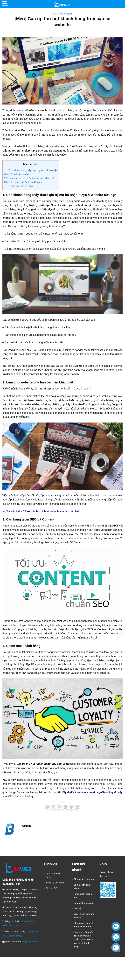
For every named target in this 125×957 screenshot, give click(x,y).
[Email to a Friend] (65, 808)
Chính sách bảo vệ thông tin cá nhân (83, 925)
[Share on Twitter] (59, 808)
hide (36, 164)
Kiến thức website (63, 14)
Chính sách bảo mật (84, 879)
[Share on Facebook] (53, 808)
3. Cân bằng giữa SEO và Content (23, 182)
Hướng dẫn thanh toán (83, 896)
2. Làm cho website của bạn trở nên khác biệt (29, 178)
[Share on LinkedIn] (77, 808)
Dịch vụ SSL (52, 888)
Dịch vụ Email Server (53, 875)
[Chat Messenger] (115, 937)
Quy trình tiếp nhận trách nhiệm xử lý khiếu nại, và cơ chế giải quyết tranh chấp (84, 939)
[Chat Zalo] (115, 926)
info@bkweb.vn (30, 941)
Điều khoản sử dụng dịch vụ (84, 916)
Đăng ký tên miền (55, 882)
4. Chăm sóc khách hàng (18, 186)
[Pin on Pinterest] (71, 808)
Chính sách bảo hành (82, 886)
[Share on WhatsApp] (47, 808)
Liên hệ (77, 908)
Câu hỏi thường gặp (84, 903)
